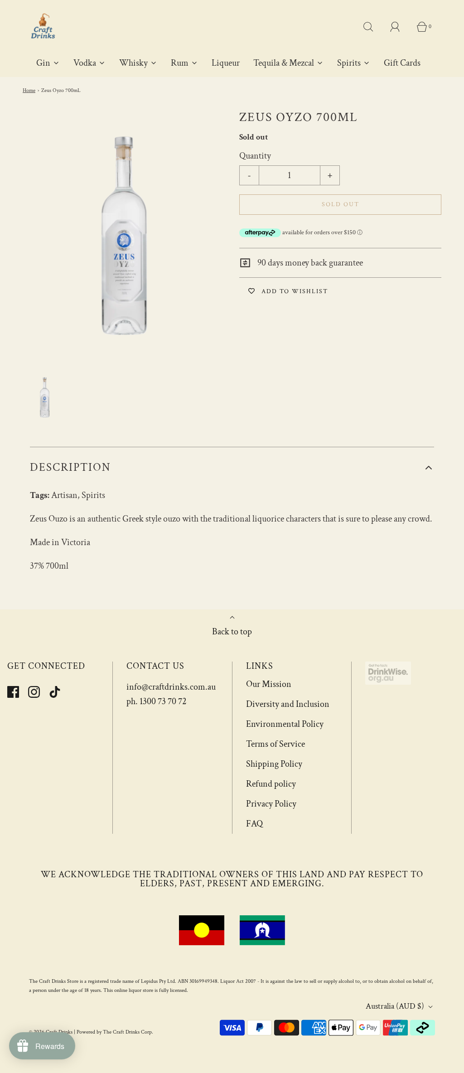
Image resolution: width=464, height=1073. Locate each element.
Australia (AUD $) (396, 1006)
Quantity (255, 156)
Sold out (340, 204)
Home (29, 90)
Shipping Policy (274, 764)
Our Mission (268, 684)
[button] (45, 397)
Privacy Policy (271, 804)
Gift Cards (402, 63)
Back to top (232, 632)
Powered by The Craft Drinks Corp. (115, 1032)
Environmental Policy (285, 724)
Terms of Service (275, 744)
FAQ (254, 824)
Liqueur (226, 63)
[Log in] (400, 27)
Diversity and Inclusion (287, 704)
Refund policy (271, 784)
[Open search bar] (373, 27)
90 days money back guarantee (309, 263)
